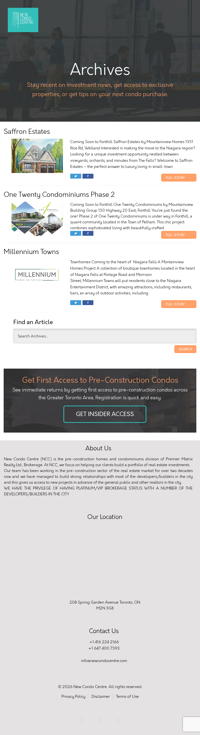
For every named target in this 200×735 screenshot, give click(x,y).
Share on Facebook (87, 177)
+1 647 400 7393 (104, 648)
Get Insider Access (105, 414)
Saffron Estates (27, 131)
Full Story (176, 177)
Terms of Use (127, 696)
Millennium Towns (31, 251)
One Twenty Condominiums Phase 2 (59, 194)
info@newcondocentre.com (104, 660)
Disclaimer (100, 696)
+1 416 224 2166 (104, 641)
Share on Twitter (75, 177)
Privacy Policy (73, 696)
